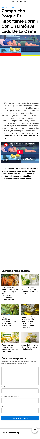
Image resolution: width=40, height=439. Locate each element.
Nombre (5, 386)
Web (3, 406)
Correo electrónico (10, 396)
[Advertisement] (20, 79)
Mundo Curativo (19, 2)
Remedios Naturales (8, 7)
